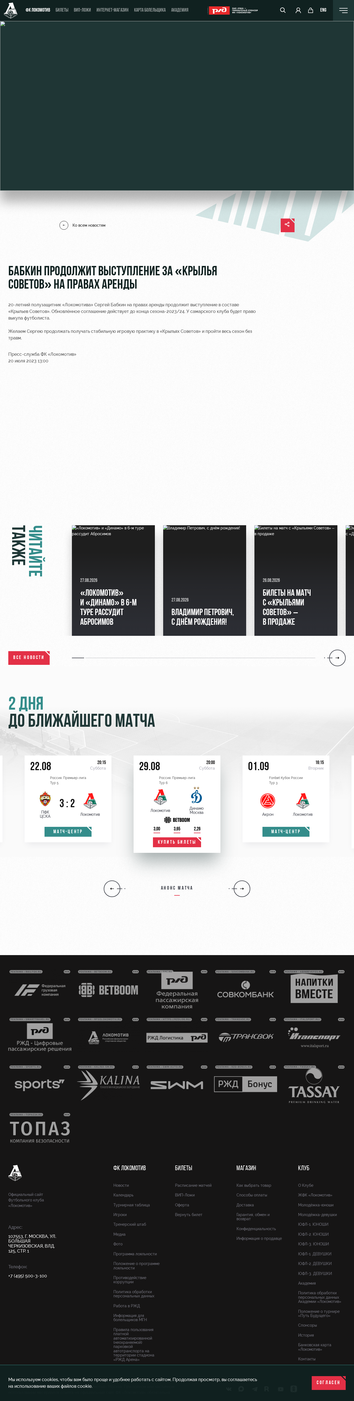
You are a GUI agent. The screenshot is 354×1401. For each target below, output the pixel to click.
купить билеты (177, 842)
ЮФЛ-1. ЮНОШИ (313, 1224)
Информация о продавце (259, 1238)
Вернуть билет (188, 1214)
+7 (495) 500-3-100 (27, 1276)
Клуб (303, 1168)
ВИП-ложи (82, 10)
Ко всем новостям (88, 225)
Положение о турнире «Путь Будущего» (319, 1313)
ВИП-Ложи (185, 1195)
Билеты (62, 10)
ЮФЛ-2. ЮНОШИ (313, 1234)
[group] (113, 580)
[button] (78, 658)
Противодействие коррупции (129, 1279)
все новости (29, 657)
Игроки (120, 1214)
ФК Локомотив (38, 10)
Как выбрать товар (253, 1185)
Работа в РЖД (126, 1306)
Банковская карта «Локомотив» (314, 1347)
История (306, 1335)
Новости (121, 1185)
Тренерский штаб (129, 1224)
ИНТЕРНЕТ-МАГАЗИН (113, 10)
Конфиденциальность (256, 1229)
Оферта (182, 1205)
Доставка (245, 1205)
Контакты (307, 1359)
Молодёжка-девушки (317, 1214)
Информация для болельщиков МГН (130, 1317)
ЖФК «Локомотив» (315, 1195)
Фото (118, 1244)
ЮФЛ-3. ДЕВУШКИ (315, 1273)
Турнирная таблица (131, 1205)
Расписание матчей (193, 1185)
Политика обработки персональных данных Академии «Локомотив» (319, 1297)
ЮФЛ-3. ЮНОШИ (313, 1244)
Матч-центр (68, 832)
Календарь (123, 1195)
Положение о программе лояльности (136, 1265)
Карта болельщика (150, 10)
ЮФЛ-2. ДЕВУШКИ (315, 1263)
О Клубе (305, 1185)
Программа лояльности (135, 1254)
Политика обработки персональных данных (133, 1294)
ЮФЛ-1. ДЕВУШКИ (314, 1254)
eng (323, 10)
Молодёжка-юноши (316, 1205)
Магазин (246, 1168)
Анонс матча (177, 888)
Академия (179, 10)
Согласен (329, 1383)
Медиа (119, 1234)
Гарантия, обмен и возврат (253, 1216)
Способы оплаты (251, 1195)
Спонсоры (307, 1325)
